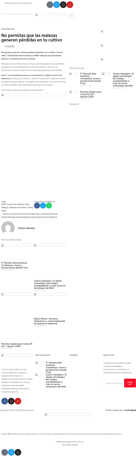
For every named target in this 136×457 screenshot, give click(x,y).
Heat (27, 204)
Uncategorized (7, 28)
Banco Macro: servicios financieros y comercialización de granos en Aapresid (49, 321)
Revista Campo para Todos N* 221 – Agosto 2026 (16, 345)
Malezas (4, 207)
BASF (3, 204)
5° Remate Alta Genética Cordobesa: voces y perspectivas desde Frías (14, 265)
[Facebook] (4, 401)
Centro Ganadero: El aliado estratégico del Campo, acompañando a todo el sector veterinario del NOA (50, 284)
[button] (17, 14)
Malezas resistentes (18, 207)
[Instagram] (11, 401)
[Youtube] (18, 401)
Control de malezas (15, 204)
